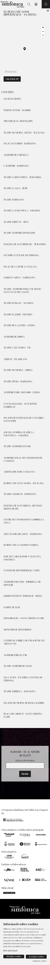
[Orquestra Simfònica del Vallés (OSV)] (12, 4)
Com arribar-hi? (12, 79)
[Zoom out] (43, 31)
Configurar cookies (39, 961)
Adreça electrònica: (25, 760)
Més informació (10, 950)
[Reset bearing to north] (43, 35)
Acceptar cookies (36, 956)
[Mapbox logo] (10, 71)
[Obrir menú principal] (46, 4)
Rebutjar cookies (14, 956)
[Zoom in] (43, 27)
